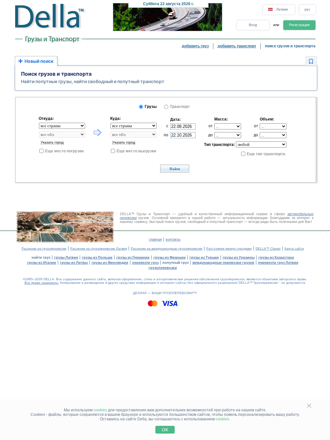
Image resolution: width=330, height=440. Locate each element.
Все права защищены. (41, 282)
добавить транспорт (237, 46)
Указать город (52, 142)
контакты (173, 239)
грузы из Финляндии (110, 262)
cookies (100, 410)
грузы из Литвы (74, 262)
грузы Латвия (66, 257)
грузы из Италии (41, 262)
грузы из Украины (239, 257)
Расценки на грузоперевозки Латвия (98, 248)
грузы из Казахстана (276, 257)
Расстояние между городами (229, 248)
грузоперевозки (163, 268)
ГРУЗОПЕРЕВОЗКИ (177, 293)
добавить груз (195, 46)
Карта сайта (294, 248)
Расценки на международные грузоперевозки (166, 248)
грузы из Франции (169, 257)
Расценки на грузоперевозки (44, 248)
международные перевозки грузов (223, 262)
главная (155, 239)
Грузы (151, 106)
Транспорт (180, 106)
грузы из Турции (204, 257)
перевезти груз (145, 262)
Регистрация (299, 25)
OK (165, 429)
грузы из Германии (133, 257)
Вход (253, 25)
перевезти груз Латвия (278, 262)
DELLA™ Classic (268, 248)
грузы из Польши (97, 257)
